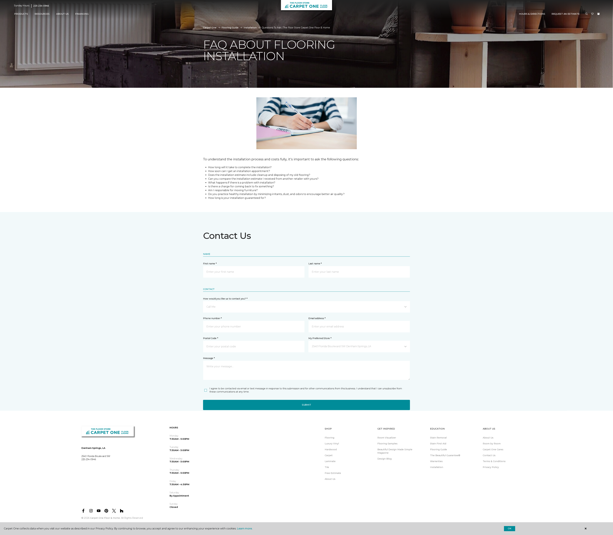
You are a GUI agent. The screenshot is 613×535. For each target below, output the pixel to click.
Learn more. (244, 528)
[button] (586, 14)
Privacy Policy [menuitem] (491, 467)
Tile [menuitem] (327, 467)
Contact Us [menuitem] (489, 455)
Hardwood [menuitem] (331, 449)
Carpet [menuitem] (329, 455)
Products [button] (21, 13)
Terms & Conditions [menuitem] (494, 461)
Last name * (315, 263)
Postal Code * (210, 338)
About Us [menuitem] (330, 479)
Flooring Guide (230, 27)
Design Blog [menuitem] (384, 458)
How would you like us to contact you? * (225, 299)
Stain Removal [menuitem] (438, 437)
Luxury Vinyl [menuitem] (332, 443)
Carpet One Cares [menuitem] (493, 449)
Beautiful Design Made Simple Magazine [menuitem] (394, 451)
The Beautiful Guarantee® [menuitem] (445, 455)
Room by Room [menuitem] (492, 443)
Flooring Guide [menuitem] (438, 449)
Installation (250, 27)
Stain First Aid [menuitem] (438, 443)
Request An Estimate (566, 13)
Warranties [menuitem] (436, 461)
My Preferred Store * (319, 338)
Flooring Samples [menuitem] (387, 443)
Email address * (316, 318)
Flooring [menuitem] (329, 437)
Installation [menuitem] (436, 467)
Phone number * (212, 318)
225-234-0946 (41, 5)
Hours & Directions (532, 13)
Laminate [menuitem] (330, 461)
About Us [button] (62, 13)
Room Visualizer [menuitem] (386, 437)
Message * (209, 358)
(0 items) (598, 14)
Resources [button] (42, 13)
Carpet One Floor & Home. (105, 517)
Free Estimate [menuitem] (333, 473)
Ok (509, 528)
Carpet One (209, 27)
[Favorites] (592, 14)
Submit (306, 404)
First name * (210, 263)
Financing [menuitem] (81, 13)
